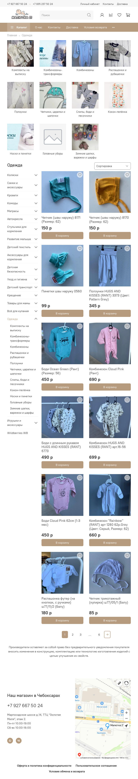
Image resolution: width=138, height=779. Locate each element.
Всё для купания (18, 311)
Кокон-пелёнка (20, 390)
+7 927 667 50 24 (17, 4)
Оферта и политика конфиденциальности (44, 765)
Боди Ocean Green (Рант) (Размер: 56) (60, 371)
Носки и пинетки (21, 396)
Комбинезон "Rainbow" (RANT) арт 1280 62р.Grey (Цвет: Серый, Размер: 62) (109, 525)
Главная (12, 35)
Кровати (12, 195)
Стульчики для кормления (16, 229)
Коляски (12, 175)
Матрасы (13, 211)
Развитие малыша (19, 239)
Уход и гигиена (17, 279)
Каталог (22, 27)
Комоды (12, 203)
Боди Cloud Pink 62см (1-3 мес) (61, 523)
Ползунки (16, 363)
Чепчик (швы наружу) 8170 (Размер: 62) (109, 219)
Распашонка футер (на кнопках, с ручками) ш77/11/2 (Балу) (58, 602)
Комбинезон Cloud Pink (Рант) (106, 371)
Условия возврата (95, 27)
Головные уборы (20, 402)
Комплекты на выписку (19, 328)
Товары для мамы (18, 303)
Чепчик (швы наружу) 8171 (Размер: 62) (61, 219)
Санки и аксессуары (14, 185)
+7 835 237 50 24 (43, 4)
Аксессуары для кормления (17, 257)
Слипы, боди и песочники (19, 382)
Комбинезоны (19, 346)
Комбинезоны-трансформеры (20, 338)
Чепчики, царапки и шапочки (23, 371)
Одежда (12, 319)
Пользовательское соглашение (96, 765)
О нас (38, 27)
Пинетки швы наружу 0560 (62, 291)
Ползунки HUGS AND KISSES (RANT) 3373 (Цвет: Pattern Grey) (109, 295)
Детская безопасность (16, 269)
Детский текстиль (19, 247)
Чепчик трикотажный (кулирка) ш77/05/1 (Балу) (108, 600)
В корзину (62, 235)
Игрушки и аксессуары (14, 423)
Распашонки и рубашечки (19, 355)
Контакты (108, 4)
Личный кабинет (90, 4)
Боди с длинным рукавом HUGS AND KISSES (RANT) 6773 (61, 447)
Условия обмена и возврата (67, 771)
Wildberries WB (17, 433)
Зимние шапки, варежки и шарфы (22, 410)
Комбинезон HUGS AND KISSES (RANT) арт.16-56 (107, 445)
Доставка (122, 4)
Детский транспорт (19, 287)
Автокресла (14, 219)
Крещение (14, 295)
